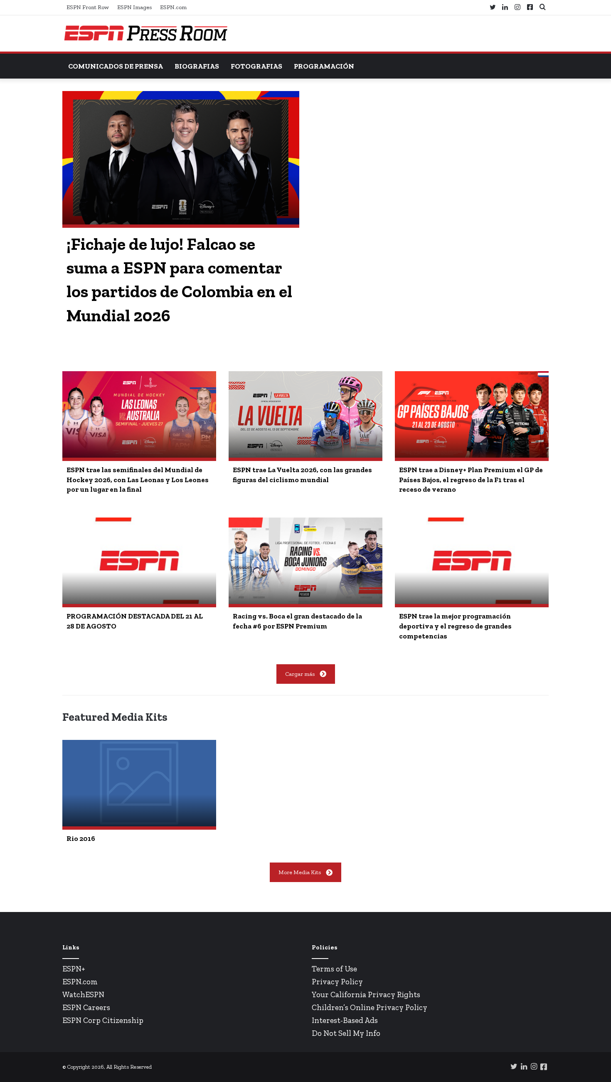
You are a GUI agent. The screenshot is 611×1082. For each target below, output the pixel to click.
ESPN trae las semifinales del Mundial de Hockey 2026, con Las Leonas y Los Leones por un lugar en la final (138, 480)
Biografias (197, 66)
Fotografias (256, 66)
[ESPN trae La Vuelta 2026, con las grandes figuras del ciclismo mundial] (305, 414)
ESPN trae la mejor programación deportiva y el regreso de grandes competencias (455, 626)
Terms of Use (334, 969)
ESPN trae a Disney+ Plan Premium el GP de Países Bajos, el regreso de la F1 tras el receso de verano (471, 480)
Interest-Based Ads (345, 1020)
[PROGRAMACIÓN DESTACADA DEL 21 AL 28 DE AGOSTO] (139, 561)
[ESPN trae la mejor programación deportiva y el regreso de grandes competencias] (472, 561)
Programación (324, 66)
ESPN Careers (86, 1007)
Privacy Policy (337, 981)
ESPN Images (134, 7)
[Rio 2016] (139, 783)
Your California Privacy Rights (366, 994)
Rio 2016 (81, 838)
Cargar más (300, 674)
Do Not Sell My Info (346, 1033)
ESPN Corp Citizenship (102, 1020)
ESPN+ (73, 969)
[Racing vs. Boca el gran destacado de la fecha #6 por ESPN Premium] (305, 561)
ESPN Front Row (88, 7)
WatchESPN (83, 994)
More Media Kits (299, 872)
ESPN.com (173, 7)
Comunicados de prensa (115, 66)
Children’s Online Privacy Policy (369, 1007)
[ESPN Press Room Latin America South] (145, 33)
